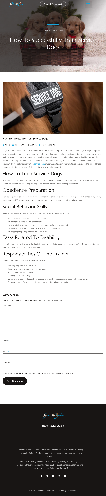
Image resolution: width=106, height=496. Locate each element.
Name (6, 340)
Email (6, 351)
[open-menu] (100, 436)
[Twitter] (47, 476)
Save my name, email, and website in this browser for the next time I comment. (39, 373)
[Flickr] (65, 476)
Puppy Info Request (53, 4)
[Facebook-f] (41, 476)
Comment (7, 305)
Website (6, 362)
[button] (88, 4)
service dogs (39, 164)
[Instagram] (59, 476)
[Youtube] (53, 476)
